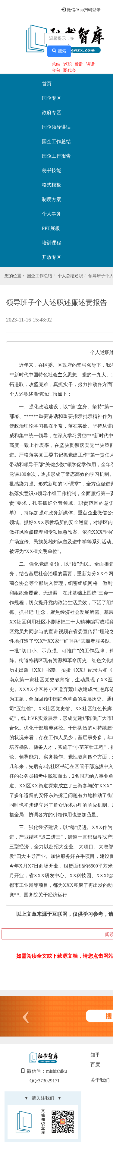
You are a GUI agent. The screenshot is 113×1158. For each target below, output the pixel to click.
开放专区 (51, 257)
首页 (47, 83)
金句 (56, 70)
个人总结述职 (70, 276)
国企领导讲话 (56, 127)
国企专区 (51, 98)
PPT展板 (51, 228)
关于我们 (100, 1080)
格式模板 (51, 184)
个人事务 (51, 213)
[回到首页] (23, 39)
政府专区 (51, 112)
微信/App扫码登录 (83, 10)
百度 (95, 1064)
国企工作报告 (56, 155)
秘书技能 (51, 170)
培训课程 (51, 242)
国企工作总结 (56, 141)
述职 (67, 64)
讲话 (90, 64)
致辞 (79, 64)
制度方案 (51, 199)
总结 (56, 64)
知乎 (95, 1054)
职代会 (69, 70)
